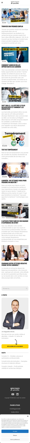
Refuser (15, 435)
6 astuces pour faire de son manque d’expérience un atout (15, 222)
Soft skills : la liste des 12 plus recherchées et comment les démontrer (13, 107)
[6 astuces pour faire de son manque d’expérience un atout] (15, 210)
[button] (28, 416)
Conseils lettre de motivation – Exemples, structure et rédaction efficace (14, 362)
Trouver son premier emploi (12, 26)
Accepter (15, 431)
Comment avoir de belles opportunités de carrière (11, 66)
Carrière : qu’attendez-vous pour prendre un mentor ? (14, 181)
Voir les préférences (15, 439)
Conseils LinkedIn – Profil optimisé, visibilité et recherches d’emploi (12, 367)
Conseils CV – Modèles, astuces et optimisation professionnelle (12, 357)
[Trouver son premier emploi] (15, 16)
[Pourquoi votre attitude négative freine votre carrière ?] (15, 253)
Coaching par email (15, 409)
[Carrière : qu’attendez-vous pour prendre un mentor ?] (15, 170)
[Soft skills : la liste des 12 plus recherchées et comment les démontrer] (15, 95)
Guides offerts (15, 412)
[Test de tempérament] (15, 139)
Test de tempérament (10, 150)
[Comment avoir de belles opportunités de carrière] (15, 54)
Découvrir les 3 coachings (15, 346)
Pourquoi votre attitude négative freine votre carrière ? (14, 264)
